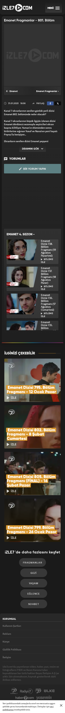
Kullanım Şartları (12, 625)
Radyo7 (26, 691)
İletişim (7, 657)
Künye (6, 641)
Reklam (7, 633)
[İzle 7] (17, 8)
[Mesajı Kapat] (61, 705)
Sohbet (33, 604)
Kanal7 (14, 691)
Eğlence (33, 593)
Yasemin (44, 698)
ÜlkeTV (49, 691)
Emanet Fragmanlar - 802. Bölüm (15, 92)
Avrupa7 (38, 691)
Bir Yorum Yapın (34, 169)
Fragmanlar (32, 562)
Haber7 (24, 698)
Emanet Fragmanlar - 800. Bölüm (47, 92)
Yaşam (33, 583)
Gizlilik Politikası (12, 649)
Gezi (34, 573)
